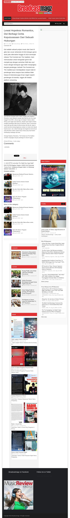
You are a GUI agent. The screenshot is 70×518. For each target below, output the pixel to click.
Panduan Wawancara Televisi (18, 395)
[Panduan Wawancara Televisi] (24, 394)
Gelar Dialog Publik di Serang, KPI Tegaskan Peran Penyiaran (28, 291)
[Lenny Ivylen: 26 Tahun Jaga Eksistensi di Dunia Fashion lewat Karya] (54, 227)
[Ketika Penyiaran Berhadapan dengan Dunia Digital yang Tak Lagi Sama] (16, 283)
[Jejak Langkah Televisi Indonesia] (24, 337)
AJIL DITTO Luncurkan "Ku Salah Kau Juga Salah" (20, 163)
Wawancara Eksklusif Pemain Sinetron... (23, 174)
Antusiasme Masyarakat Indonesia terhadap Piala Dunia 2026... (29, 253)
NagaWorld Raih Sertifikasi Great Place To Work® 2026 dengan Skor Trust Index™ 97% (53, 261)
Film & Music (25, 43)
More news (44, 317)
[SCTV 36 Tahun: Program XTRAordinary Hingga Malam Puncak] (8, 199)
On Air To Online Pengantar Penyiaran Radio (22, 367)
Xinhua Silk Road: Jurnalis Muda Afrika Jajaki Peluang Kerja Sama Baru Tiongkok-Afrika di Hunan (53, 245)
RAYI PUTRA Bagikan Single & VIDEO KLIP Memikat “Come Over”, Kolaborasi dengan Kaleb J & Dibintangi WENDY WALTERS (19, 167)
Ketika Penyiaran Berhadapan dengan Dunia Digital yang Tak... (29, 282)
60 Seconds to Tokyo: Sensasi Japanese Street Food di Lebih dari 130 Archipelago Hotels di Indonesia (52, 268)
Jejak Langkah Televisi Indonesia (19, 339)
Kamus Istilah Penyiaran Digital (19, 452)
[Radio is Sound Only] (24, 422)
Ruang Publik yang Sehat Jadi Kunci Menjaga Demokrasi (29, 272)
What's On (31, 43)
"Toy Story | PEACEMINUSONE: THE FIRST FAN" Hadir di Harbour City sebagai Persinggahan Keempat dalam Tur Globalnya (53, 276)
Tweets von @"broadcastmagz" (44, 476)
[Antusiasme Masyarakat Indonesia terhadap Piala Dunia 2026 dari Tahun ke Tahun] (16, 255)
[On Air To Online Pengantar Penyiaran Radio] (24, 366)
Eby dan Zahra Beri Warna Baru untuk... (23, 189)
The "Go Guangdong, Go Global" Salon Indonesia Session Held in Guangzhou (51, 310)
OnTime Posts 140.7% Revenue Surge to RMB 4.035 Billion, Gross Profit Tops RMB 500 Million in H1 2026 (52, 290)
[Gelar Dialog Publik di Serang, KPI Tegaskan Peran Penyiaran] (16, 293)
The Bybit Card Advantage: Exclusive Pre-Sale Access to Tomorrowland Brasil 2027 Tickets (52, 304)
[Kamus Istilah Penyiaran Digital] (24, 450)
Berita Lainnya (44, 281)
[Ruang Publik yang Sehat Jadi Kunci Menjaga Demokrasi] (16, 274)
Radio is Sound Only (16, 424)
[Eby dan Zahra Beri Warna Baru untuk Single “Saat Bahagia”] (8, 191)
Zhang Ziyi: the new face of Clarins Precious (53, 299)
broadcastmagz (16, 43)
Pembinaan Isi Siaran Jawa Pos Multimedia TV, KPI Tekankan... (29, 301)
